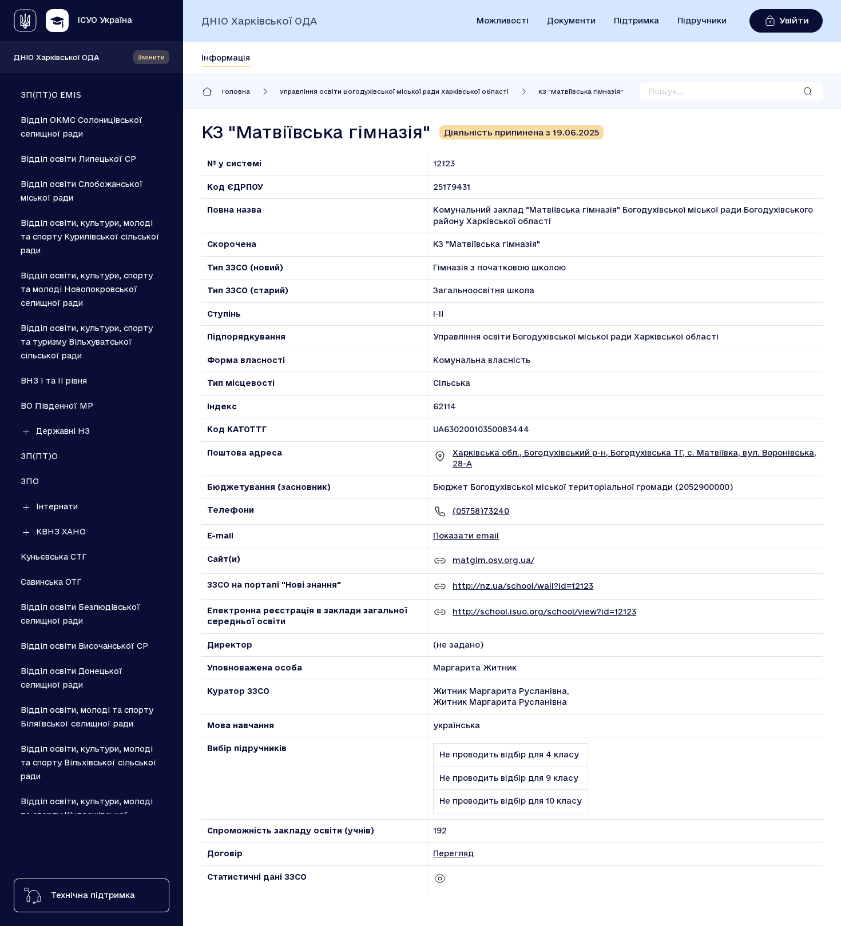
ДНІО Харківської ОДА (56, 57)
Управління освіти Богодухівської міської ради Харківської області (394, 91)
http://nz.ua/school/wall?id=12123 (523, 585)
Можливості (503, 20)
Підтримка (636, 20)
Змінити (151, 57)
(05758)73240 (481, 511)
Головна (236, 91)
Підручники (702, 20)
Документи (571, 20)
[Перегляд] (440, 882)
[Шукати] (808, 91)
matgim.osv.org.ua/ (493, 560)
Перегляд (453, 853)
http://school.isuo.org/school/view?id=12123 (544, 611)
